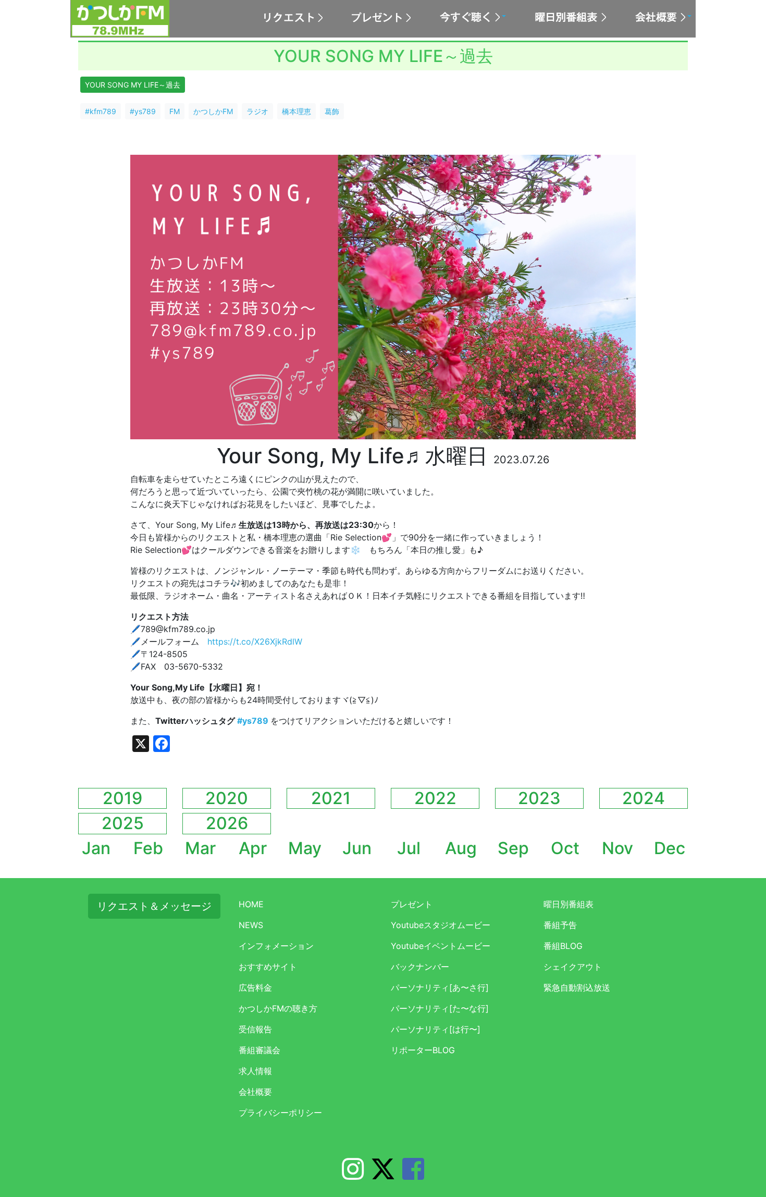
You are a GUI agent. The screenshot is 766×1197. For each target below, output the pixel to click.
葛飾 (332, 111)
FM (174, 111)
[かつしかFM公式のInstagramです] (353, 1175)
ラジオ (257, 111)
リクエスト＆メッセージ (154, 906)
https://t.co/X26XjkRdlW (254, 641)
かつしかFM (213, 111)
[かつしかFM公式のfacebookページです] (413, 1175)
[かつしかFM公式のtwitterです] (383, 1175)
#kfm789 (100, 111)
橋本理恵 (296, 111)
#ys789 (143, 111)
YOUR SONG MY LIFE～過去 (132, 84)
